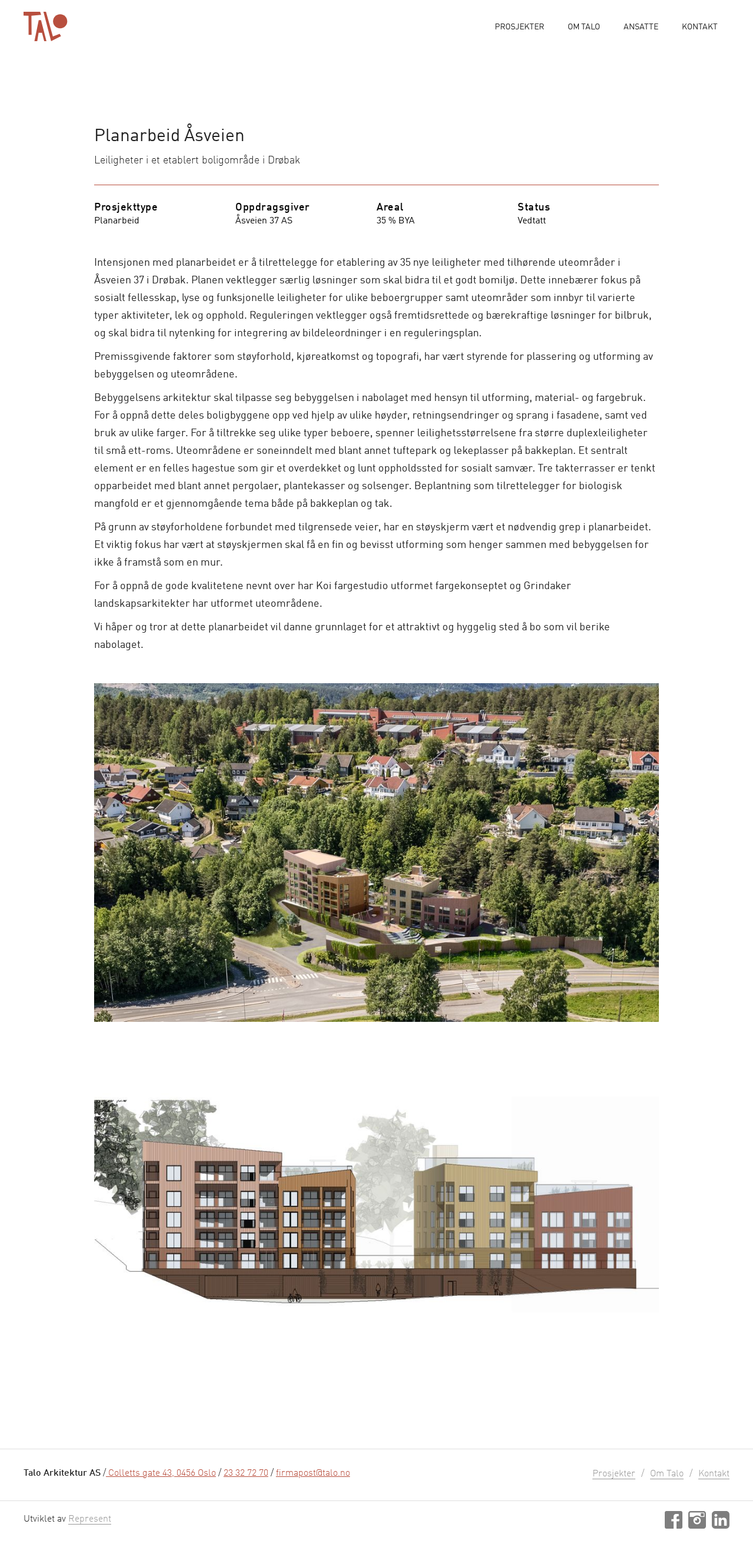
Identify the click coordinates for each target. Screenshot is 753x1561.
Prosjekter (519, 27)
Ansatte (641, 27)
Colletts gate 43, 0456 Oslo (161, 1473)
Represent (89, 1519)
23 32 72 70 (246, 1473)
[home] (46, 26)
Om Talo (584, 27)
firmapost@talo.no (313, 1473)
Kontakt (700, 27)
